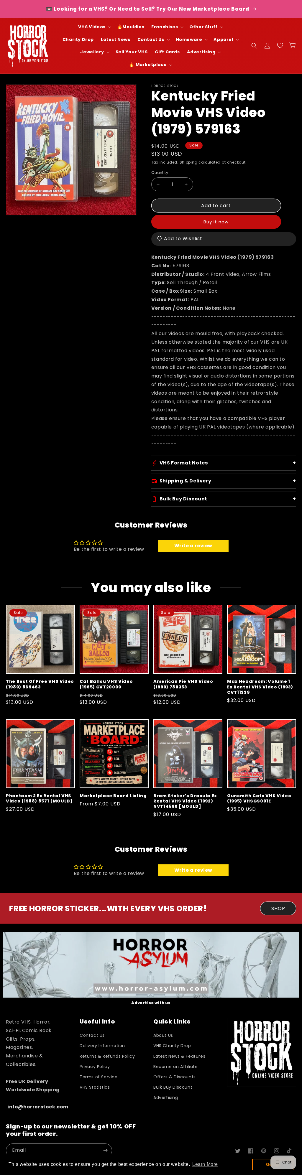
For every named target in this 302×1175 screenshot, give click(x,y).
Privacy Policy (95, 1066)
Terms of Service (99, 1077)
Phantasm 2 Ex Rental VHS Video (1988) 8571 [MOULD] (39, 798)
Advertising (165, 1097)
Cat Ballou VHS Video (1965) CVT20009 (106, 684)
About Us (163, 1035)
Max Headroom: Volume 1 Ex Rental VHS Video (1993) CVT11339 (260, 687)
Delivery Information (102, 1046)
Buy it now (216, 222)
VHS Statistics (95, 1087)
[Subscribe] (105, 1150)
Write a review (193, 545)
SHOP (278, 908)
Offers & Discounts (174, 1077)
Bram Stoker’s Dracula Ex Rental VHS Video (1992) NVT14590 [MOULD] (185, 801)
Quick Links (172, 1021)
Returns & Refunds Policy (107, 1056)
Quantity (159, 172)
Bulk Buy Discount (172, 1087)
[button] (94, 27)
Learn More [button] (205, 1164)
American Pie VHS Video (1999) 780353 (183, 684)
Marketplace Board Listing (113, 795)
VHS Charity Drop (172, 1046)
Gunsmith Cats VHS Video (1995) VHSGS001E (259, 798)
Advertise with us (150, 1002)
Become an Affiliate (175, 1066)
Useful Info (97, 1021)
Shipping (189, 162)
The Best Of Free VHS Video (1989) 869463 (40, 684)
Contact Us (92, 1035)
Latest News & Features (179, 1056)
